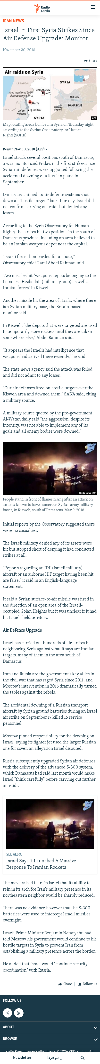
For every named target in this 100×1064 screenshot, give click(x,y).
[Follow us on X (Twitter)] (7, 1013)
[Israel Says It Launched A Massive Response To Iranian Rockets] (50, 824)
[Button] (90, 61)
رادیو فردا (54, 1058)
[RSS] (18, 1013)
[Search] (82, 1058)
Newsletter (22, 1058)
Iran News (13, 21)
